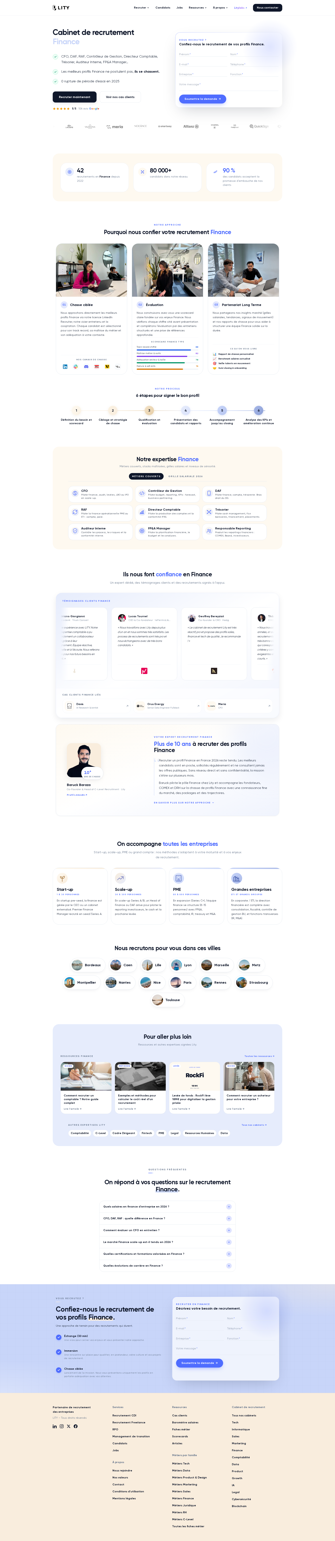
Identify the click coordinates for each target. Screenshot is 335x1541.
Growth (237, 1478)
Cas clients (179, 1415)
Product (237, 1471)
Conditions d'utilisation (128, 1491)
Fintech (147, 1133)
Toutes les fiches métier (188, 1526)
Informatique (241, 1429)
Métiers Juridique (184, 1505)
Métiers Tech (181, 1463)
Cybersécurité (241, 1499)
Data (224, 1133)
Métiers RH (179, 1512)
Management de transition (131, 1436)
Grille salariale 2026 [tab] (185, 476)
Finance (237, 1450)
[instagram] (62, 1426)
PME (161, 1133)
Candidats (162, 7)
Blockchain (239, 1506)
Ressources (196, 7)
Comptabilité (80, 1133)
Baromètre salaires (185, 1422)
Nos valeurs (120, 1477)
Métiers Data (181, 1470)
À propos (219, 7)
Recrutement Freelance (128, 1422)
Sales (235, 1436)
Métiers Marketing (184, 1484)
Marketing (239, 1443)
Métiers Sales (181, 1491)
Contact (118, 1484)
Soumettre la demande (203, 99)
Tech (235, 1422)
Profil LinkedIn (77, 795)
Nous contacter (267, 7)
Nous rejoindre (122, 1470)
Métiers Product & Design (189, 1477)
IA (233, 1485)
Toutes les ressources (259, 1056)
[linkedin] (55, 1426)
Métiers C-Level (182, 1519)
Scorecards (180, 1436)
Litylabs (240, 7)
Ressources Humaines (199, 1133)
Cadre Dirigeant (123, 1133)
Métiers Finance (183, 1498)
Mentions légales (124, 1498)
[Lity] (61, 7)
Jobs (179, 7)
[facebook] (76, 1426)
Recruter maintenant (74, 97)
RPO (115, 1429)
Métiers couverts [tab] (146, 476)
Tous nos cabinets (254, 1125)
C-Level (100, 1133)
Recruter (140, 7)
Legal (175, 1133)
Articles (177, 1443)
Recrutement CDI (124, 1415)
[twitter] (69, 1426)
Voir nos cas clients (120, 97)
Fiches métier (181, 1429)
